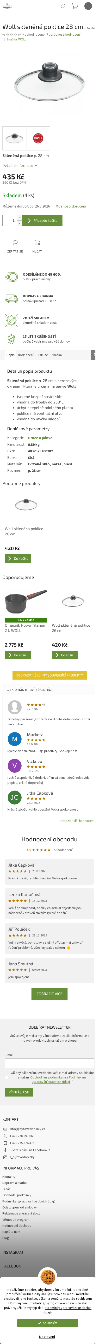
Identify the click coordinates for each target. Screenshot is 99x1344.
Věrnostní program (15, 1219)
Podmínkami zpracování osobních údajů (59, 1079)
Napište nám (11, 1231)
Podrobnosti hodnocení (63, 34)
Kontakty (8, 1177)
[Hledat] (63, 6)
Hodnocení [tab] (25, 355)
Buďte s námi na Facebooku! (30, 1150)
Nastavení (47, 1336)
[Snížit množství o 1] (19, 223)
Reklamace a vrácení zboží (21, 1213)
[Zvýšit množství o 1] (19, 218)
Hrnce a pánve (40, 438)
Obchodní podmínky (16, 1195)
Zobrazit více (49, 993)
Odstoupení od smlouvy (19, 1207)
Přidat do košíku (45, 220)
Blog (5, 1238)
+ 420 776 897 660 (22, 1136)
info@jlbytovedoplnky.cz (27, 1129)
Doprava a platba (14, 1183)
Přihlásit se (19, 1092)
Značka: (16, 39)
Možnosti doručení (71, 206)
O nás (6, 1189)
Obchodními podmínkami (48, 1077)
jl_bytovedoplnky (22, 1157)
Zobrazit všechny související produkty (49, 675)
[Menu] (88, 6)
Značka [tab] (56, 355)
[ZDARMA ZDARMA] (26, 602)
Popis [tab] (10, 355)
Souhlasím (50, 1323)
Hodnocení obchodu (49, 839)
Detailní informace (17, 165)
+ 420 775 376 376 (22, 1143)
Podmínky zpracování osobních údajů (67, 1310)
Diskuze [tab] (42, 355)
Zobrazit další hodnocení (76, 820)
